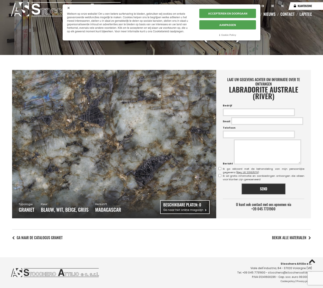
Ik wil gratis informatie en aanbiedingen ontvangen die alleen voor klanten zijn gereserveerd (263, 177)
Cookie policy (288, 281)
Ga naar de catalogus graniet (40, 237)
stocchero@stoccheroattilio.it (290, 272)
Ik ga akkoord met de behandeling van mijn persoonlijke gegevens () (263, 170)
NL (282, 6)
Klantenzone (305, 6)
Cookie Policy (228, 35)
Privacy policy (304, 281)
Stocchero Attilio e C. (296, 264)
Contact (287, 14)
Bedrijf (227, 105)
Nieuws (269, 14)
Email (226, 121)
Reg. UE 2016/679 (247, 172)
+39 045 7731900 (263, 209)
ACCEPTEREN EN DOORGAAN (227, 13)
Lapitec (305, 14)
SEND (263, 188)
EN (263, 6)
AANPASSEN (227, 25)
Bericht (228, 163)
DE (273, 6)
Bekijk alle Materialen (289, 237)
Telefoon (229, 127)
